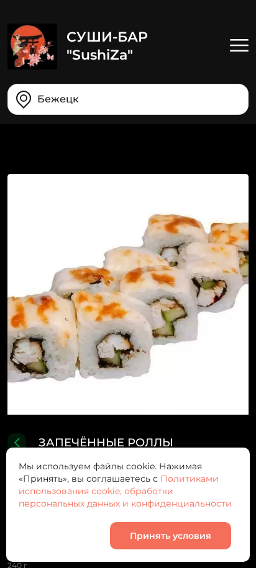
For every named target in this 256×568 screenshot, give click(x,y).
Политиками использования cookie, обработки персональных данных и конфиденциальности (125, 491)
